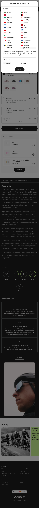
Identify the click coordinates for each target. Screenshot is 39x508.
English (8, 63)
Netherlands (27, 40)
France (25, 27)
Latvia (25, 37)
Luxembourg (10, 37)
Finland (9, 27)
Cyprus (9, 20)
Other (27, 47)
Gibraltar (9, 30)
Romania (9, 45)
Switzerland (27, 17)
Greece (26, 30)
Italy (25, 12)
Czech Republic (28, 20)
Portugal (26, 42)
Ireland (9, 35)
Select (20, 69)
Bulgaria (9, 17)
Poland (9, 42)
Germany (9, 22)
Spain (25, 25)
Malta (8, 40)
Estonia (9, 25)
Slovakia (9, 47)
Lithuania (26, 35)
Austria (9, 14)
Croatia (9, 32)
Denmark (26, 22)
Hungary (26, 32)
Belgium (26, 14)
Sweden (9, 12)
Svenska (23, 63)
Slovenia (26, 45)
